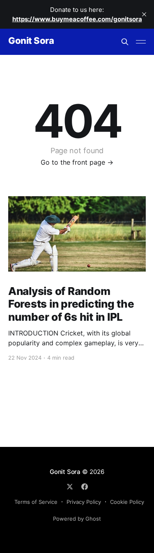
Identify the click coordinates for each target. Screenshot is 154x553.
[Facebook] (84, 486)
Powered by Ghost (77, 518)
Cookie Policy (127, 502)
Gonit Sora (31, 40)
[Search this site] (124, 41)
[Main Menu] (141, 42)
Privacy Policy (84, 502)
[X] (70, 486)
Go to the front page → (77, 162)
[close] (144, 14)
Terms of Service (35, 502)
